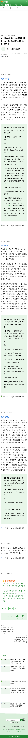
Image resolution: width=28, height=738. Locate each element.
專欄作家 (19, 731)
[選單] (26, 2)
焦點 (2, 5)
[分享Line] (10, 8)
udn (2, 35)
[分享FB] (3, 8)
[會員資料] (24, 2)
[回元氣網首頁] (5, 2)
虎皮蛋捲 (8, 206)
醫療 (11, 5)
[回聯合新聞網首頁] (2, 2)
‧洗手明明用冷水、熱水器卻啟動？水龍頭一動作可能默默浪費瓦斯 (14, 586)
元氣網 (5, 35)
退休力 (8, 731)
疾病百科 (23, 729)
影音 (21, 5)
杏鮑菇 (6, 417)
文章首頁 (13, 731)
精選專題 (18, 729)
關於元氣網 (5, 729)
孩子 (7, 249)
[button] (26, 5)
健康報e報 (15, 723)
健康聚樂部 (11, 729)
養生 (7, 5)
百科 (16, 5)
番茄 (16, 608)
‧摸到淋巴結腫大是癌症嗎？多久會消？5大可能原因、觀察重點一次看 (14, 598)
